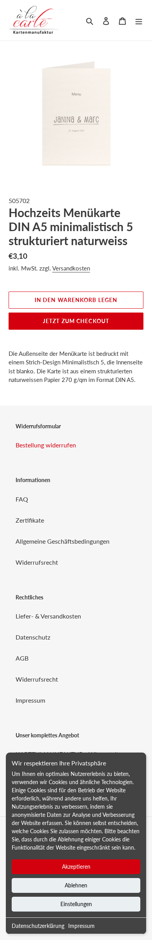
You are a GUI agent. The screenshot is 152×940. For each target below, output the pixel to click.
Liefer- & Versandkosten (48, 616)
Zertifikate (30, 520)
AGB (22, 658)
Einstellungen (76, 904)
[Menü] (139, 20)
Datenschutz (33, 637)
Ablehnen (76, 885)
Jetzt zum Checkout (76, 321)
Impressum (81, 925)
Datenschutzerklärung (38, 925)
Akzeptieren (76, 866)
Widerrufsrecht (37, 562)
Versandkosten (71, 268)
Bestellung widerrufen (46, 445)
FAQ (22, 499)
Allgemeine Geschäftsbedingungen (63, 541)
